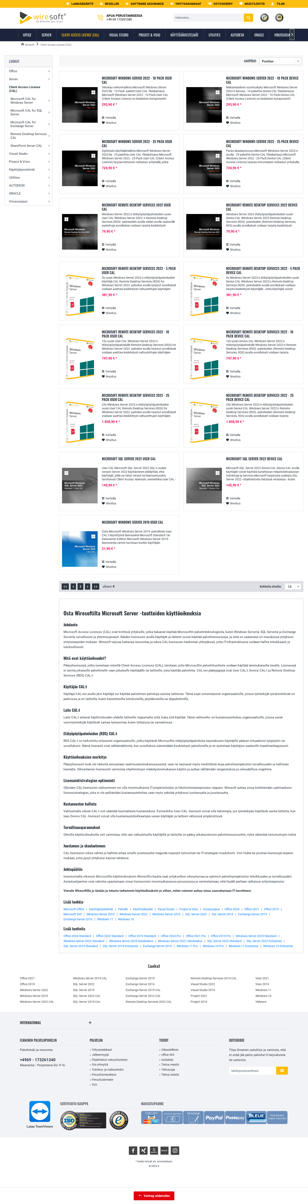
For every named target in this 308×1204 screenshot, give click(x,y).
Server (13, 79)
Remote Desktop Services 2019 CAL (214, 978)
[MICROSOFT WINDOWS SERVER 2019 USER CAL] (80, 549)
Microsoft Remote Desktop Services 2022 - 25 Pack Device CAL (260, 397)
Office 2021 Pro (196, 936)
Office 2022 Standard (110, 936)
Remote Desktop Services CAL (28, 136)
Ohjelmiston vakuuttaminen (110, 1059)
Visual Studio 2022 (203, 984)
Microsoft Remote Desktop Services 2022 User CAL (136, 207)
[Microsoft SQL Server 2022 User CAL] (80, 485)
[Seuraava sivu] (88, 586)
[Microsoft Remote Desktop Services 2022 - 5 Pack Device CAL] (204, 295)
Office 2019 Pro (221, 936)
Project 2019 (199, 1001)
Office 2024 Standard (77, 936)
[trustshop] (118, 1120)
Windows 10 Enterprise (278, 946)
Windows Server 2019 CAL (90, 978)
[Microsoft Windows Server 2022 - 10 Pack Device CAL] (204, 105)
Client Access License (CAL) (24, 89)
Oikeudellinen (170, 1049)
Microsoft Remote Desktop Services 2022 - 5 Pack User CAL (139, 270)
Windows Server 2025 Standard (256, 936)
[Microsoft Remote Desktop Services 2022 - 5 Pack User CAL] (80, 295)
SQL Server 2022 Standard (224, 941)
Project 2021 (199, 996)
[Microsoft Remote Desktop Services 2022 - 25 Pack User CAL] (80, 422)
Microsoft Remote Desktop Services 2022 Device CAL (262, 207)
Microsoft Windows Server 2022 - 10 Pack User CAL (137, 80)
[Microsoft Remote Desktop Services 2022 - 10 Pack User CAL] (80, 358)
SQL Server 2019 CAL (87, 1001)
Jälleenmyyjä (100, 1054)
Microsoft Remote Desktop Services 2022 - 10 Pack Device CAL (259, 334)
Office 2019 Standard (142, 936)
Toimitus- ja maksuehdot (108, 1069)
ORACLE (15, 193)
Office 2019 (271, 909)
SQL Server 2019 (222, 914)
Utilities (14, 177)
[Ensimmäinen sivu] (65, 586)
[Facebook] (133, 1150)
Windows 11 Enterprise (243, 946)
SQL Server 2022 (196, 914)
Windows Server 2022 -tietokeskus (180, 941)
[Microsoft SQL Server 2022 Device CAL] (204, 485)
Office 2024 (232, 909)
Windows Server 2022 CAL (37, 1001)
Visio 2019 (262, 984)
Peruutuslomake (102, 1079)
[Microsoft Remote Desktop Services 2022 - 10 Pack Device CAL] (204, 358)
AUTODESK (17, 185)
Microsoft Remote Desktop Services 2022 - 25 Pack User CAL (135, 397)
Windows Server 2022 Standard (83, 941)
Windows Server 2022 (133, 914)
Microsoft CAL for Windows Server (23, 100)
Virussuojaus (18, 201)
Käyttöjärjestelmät (22, 169)
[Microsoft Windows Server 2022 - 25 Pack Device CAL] (204, 168)
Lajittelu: (250, 61)
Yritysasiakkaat (102, 1049)
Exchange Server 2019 (252, 914)
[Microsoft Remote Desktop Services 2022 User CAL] (80, 232)
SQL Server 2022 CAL (87, 996)
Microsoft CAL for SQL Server (26, 112)
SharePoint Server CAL (26, 146)
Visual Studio (18, 154)
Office (13, 71)
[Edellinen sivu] (73, 586)
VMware (260, 1001)
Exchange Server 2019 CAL (143, 990)
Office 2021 (251, 909)
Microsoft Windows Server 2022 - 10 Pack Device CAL (262, 80)
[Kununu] (164, 1150)
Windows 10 (126, 919)
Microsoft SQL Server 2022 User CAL (129, 459)
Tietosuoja (168, 1069)
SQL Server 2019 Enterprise (120, 946)
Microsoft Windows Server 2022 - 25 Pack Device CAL (262, 143)
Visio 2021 (262, 978)
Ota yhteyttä (100, 1064)
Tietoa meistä (170, 1064)
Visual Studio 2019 (203, 990)
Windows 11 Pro (187, 946)
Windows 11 (105, 919)
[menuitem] (220, 3)
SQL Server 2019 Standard (80, 946)
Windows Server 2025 (101, 914)
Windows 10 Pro (213, 946)
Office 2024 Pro (171, 936)
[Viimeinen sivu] (96, 586)
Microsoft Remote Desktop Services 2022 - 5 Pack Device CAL (263, 270)
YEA (94, 1084)
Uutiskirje (167, 1059)
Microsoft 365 (72, 914)
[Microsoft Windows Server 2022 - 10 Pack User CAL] (80, 105)
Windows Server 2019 (166, 914)
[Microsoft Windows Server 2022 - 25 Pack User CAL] (80, 168)
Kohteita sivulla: (271, 586)
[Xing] (143, 1150)
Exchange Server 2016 (77, 919)
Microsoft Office (73, 909)
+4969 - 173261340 (38, 1059)
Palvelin (123, 909)
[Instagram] (175, 1150)
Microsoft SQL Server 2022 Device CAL (254, 459)
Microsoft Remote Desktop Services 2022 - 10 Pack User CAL (135, 334)
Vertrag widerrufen (157, 1196)
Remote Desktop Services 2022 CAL (149, 1001)
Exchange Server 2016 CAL (143, 996)
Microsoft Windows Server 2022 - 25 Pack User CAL (137, 143)
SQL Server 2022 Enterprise (264, 941)
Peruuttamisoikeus (104, 1074)
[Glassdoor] (154, 1150)
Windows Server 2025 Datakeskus (131, 941)
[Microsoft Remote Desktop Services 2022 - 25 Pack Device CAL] (204, 422)
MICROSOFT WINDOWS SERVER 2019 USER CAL (132, 522)
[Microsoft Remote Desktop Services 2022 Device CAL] (204, 232)
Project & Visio (19, 162)
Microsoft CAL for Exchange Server (23, 124)
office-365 (167, 1054)
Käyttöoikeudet (143, 909)
